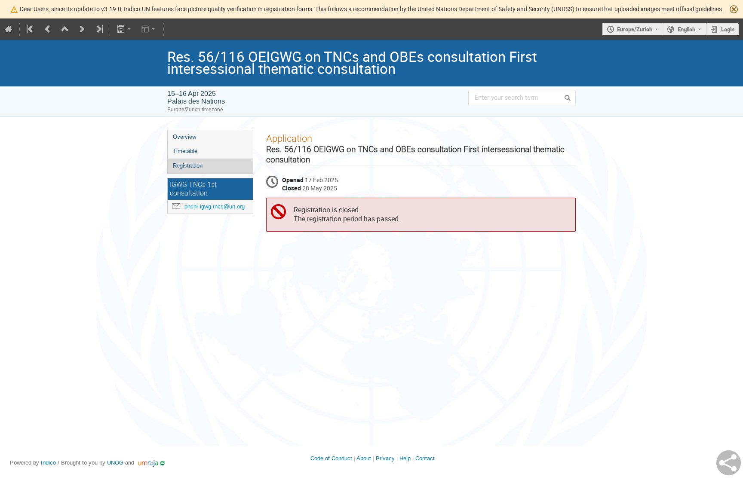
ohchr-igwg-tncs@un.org (214, 206)
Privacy (385, 458)
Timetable (185, 151)
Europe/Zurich (634, 29)
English (686, 29)
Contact (425, 458)
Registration (188, 165)
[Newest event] (98, 29)
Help (405, 458)
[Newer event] (82, 29)
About (363, 458)
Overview (184, 137)
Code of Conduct (331, 458)
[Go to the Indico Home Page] (8, 29)
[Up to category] (65, 29)
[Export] (124, 29)
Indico (48, 462)
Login (727, 29)
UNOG (115, 462)
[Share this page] (728, 463)
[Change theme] (149, 29)
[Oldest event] (30, 29)
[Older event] (47, 29)
